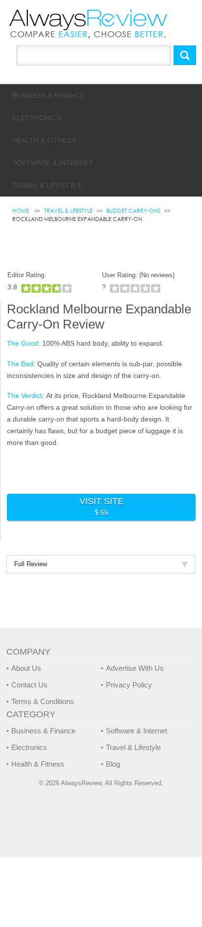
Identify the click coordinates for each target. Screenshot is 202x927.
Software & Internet (52, 163)
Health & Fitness (44, 140)
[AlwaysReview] (88, 23)
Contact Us (29, 685)
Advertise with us (135, 668)
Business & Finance (48, 95)
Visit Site (101, 506)
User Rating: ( (138, 275)
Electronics (36, 118)
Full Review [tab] (30, 564)
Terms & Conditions (42, 701)
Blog (113, 764)
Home (21, 211)
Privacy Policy (129, 685)
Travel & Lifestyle (47, 185)
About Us (26, 668)
